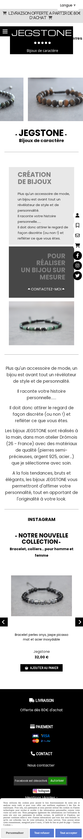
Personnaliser (15, 833)
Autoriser (57, 781)
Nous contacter (41, 765)
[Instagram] (77, 265)
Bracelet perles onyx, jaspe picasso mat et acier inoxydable (41, 637)
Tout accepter (68, 833)
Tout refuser (42, 833)
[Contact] (77, 235)
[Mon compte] (77, 215)
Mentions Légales (40, 797)
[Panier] (77, 245)
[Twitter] (77, 275)
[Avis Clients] (77, 225)
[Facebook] (77, 255)
